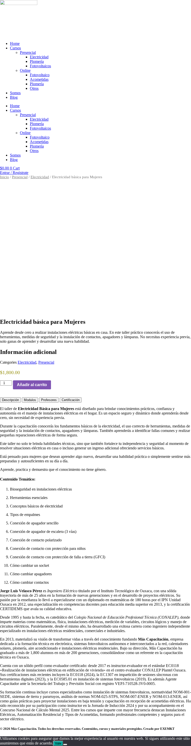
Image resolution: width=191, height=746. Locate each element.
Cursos (15, 48)
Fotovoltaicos (40, 66)
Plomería (37, 61)
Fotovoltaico (39, 75)
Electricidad (39, 57)
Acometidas (39, 79)
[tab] (10, 400)
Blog (14, 97)
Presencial (28, 52)
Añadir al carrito (32, 385)
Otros (34, 88)
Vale (58, 743)
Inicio (4, 177)
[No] (65, 744)
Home (15, 43)
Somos (15, 93)
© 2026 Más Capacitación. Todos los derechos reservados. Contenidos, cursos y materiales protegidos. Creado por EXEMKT (87, 729)
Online (25, 70)
